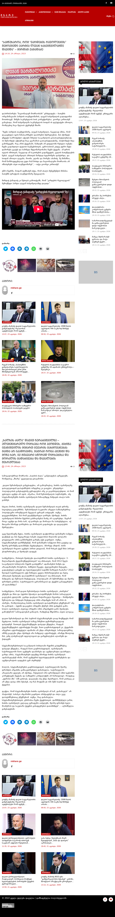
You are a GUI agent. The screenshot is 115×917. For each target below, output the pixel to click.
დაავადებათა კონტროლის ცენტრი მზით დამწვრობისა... (101, 210)
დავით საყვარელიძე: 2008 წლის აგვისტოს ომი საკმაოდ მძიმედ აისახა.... (56, 329)
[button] (110, 16)
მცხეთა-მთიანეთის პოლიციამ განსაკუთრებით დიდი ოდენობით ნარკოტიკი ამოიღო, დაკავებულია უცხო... (56, 409)
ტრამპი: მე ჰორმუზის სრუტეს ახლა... (101, 197)
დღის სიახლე (8, 360)
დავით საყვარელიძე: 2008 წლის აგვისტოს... (102, 128)
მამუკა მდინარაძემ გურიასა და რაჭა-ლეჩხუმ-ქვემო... (100, 239)
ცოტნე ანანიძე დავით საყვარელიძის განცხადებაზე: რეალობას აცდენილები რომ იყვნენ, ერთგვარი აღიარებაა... (96, 112)
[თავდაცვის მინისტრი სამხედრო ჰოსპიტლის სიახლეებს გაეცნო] (18, 392)
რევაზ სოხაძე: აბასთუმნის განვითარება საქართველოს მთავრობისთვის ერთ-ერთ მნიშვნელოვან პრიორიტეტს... (15, 368)
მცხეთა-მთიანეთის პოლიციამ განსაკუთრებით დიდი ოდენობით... (102, 183)
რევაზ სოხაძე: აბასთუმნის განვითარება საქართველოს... (99, 142)
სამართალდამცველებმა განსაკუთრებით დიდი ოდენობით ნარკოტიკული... (102, 224)
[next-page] (85, 251)
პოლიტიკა (7, 322)
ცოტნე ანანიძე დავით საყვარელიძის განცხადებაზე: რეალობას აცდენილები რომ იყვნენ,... (18, 329)
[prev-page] (80, 251)
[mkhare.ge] (5, 290)
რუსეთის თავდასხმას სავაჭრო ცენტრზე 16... (102, 156)
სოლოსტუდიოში (58, 898)
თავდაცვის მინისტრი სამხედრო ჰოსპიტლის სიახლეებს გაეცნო (16, 407)
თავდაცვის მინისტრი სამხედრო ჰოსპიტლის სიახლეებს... (102, 169)
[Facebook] (106, 3)
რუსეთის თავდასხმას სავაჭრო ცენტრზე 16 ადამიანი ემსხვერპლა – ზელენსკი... (57, 367)
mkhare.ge (16, 288)
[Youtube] (111, 3)
